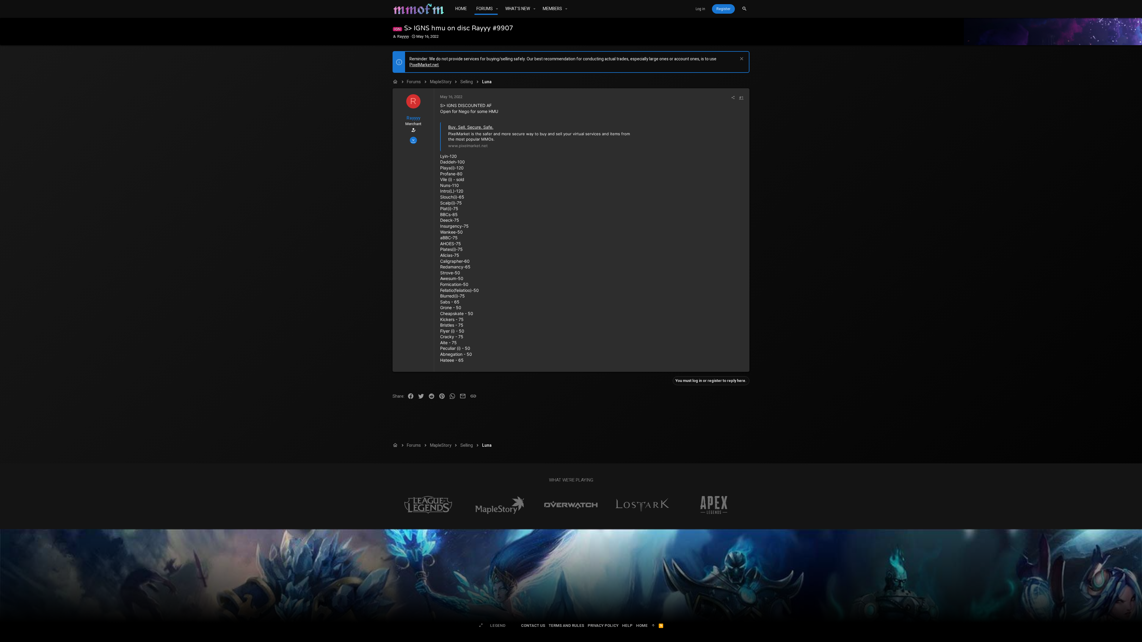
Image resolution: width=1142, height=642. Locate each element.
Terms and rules (566, 625)
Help (627, 625)
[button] (497, 9)
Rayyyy (403, 36)
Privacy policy (603, 625)
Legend (498, 625)
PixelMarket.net (424, 65)
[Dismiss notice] (741, 59)
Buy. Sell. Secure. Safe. (470, 127)
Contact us (533, 625)
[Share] (733, 97)
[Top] (653, 625)
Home (642, 625)
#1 (741, 97)
